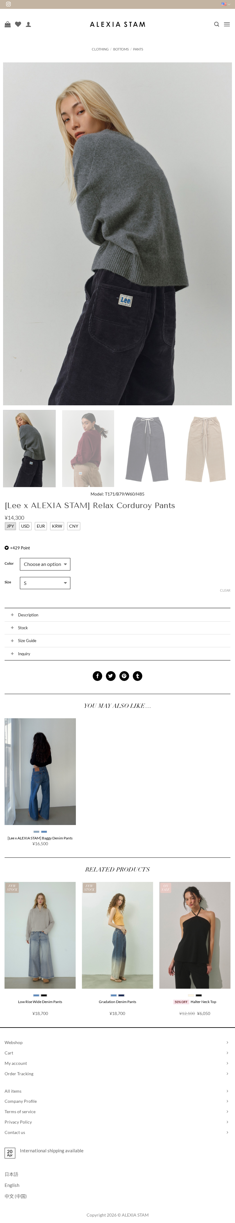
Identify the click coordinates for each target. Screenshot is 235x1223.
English (12, 1185)
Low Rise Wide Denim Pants (40, 1001)
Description (28, 614)
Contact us (15, 1132)
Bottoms (121, 49)
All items (13, 1091)
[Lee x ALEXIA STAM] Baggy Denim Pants (40, 838)
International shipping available (52, 1150)
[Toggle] (12, 614)
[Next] (219, 234)
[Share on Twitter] (110, 676)
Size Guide (27, 640)
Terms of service (20, 1111)
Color (9, 564)
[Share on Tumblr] (137, 676)
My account (16, 1063)
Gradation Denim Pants (117, 1001)
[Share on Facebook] (97, 676)
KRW (57, 526)
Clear (225, 590)
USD (25, 526)
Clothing (100, 49)
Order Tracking (19, 1073)
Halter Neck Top (203, 1001)
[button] (216, 24)
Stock (23, 627)
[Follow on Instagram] (8, 4)
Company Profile (21, 1101)
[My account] (28, 24)
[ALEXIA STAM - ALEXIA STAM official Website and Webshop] (117, 24)
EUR (41, 526)
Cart (9, 1052)
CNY (73, 526)
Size (8, 582)
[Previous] (15, 234)
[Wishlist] (18, 24)
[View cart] (8, 24)
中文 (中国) (16, 1196)
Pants (138, 49)
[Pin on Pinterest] (124, 676)
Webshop (14, 1042)
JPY (10, 526)
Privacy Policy (18, 1121)
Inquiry (24, 653)
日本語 (11, 1174)
